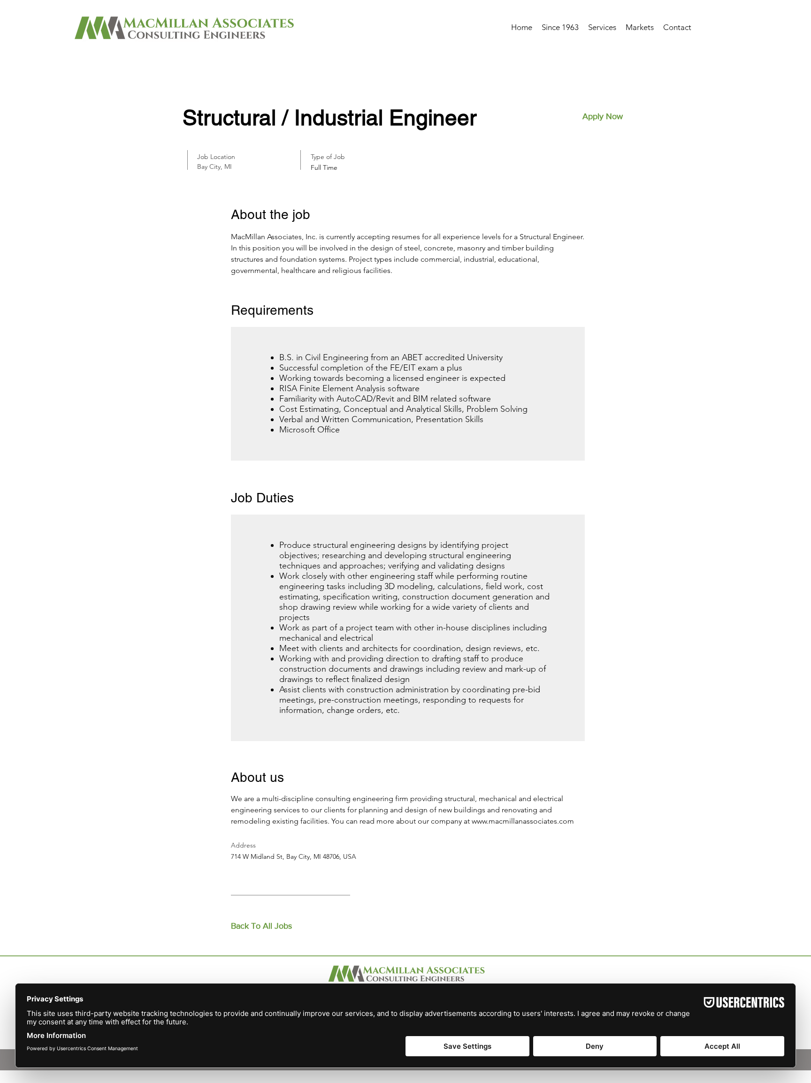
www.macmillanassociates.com (523, 821)
